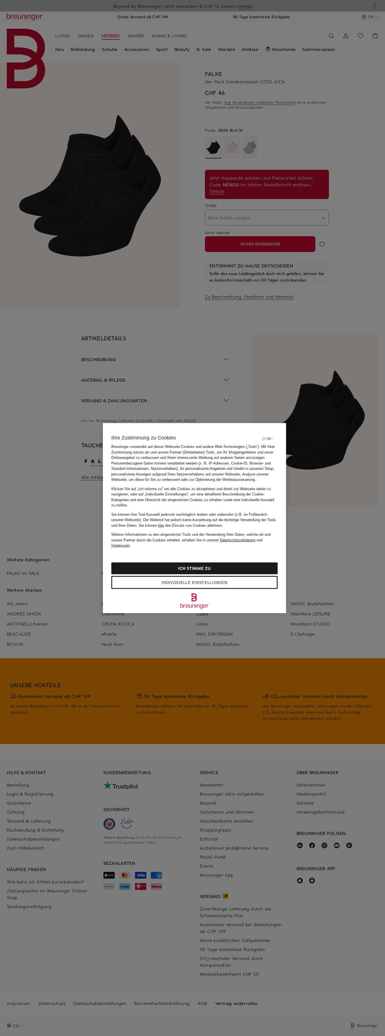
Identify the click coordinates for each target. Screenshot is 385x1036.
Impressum (120, 545)
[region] (194, 518)
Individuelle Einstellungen (194, 582)
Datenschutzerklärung (237, 540)
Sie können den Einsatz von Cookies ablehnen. (181, 525)
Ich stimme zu (194, 568)
